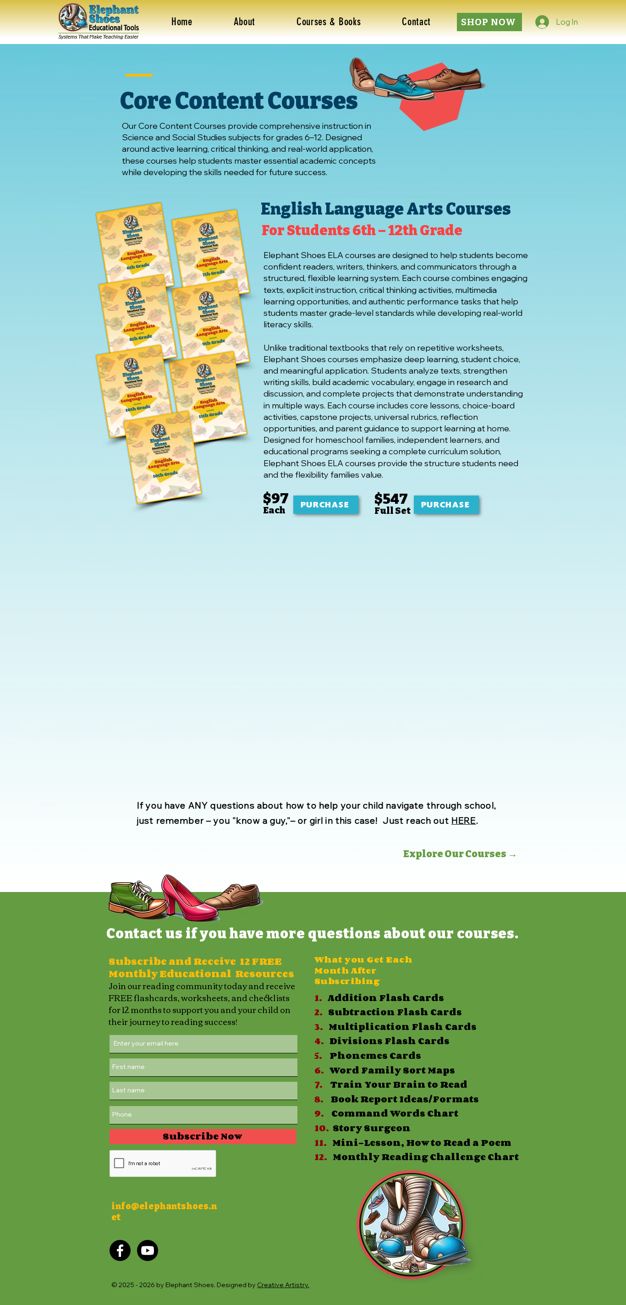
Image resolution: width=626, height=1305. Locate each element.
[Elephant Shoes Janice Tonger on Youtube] (147, 1250)
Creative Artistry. (283, 1285)
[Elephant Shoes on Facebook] (120, 1250)
